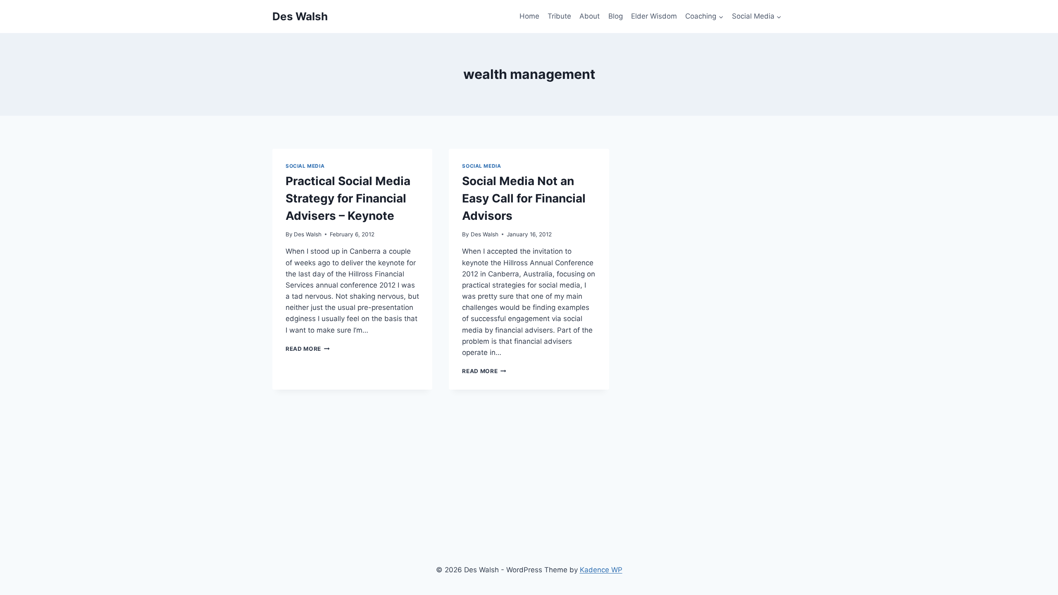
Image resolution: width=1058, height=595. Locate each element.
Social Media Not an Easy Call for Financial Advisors (524, 198)
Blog (615, 16)
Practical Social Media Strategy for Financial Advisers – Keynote (348, 198)
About (589, 16)
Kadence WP (601, 570)
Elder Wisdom (654, 16)
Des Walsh (308, 234)
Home (529, 16)
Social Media (305, 166)
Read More (308, 348)
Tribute (559, 16)
